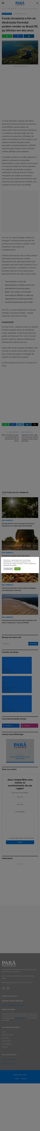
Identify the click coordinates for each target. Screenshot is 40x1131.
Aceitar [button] (17, 569)
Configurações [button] (8, 569)
